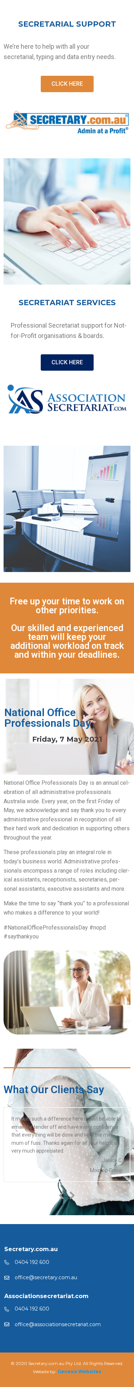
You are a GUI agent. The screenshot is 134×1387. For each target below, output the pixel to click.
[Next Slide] (72, 1194)
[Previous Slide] (62, 1194)
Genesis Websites (79, 1371)
